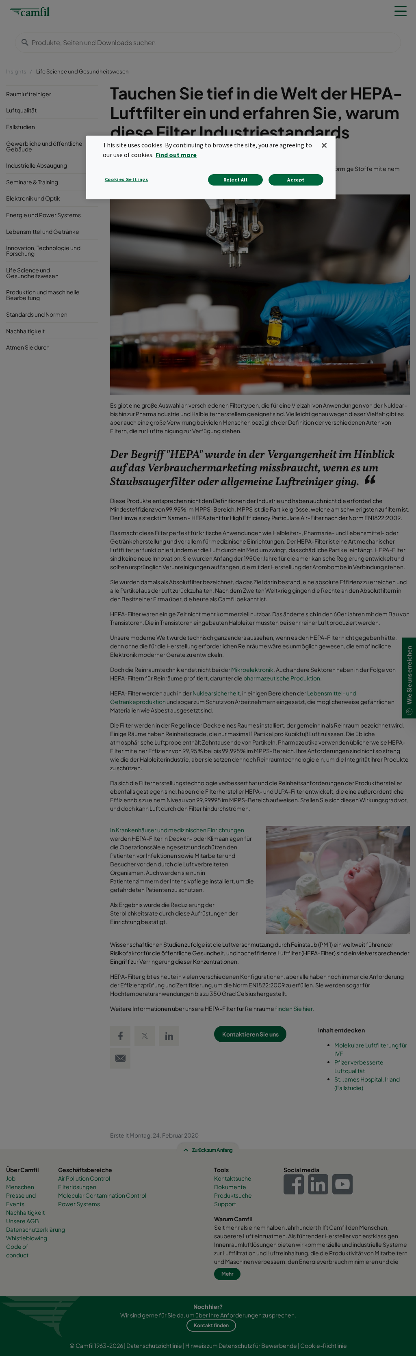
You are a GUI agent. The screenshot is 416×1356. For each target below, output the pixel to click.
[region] (211, 167)
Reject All (235, 180)
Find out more (176, 155)
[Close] (324, 145)
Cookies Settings (126, 179)
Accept (296, 180)
